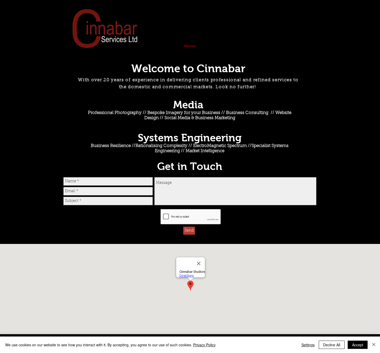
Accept (357, 344)
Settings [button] (308, 344)
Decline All (331, 344)
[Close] (374, 345)
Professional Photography (115, 113)
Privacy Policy (204, 344)
